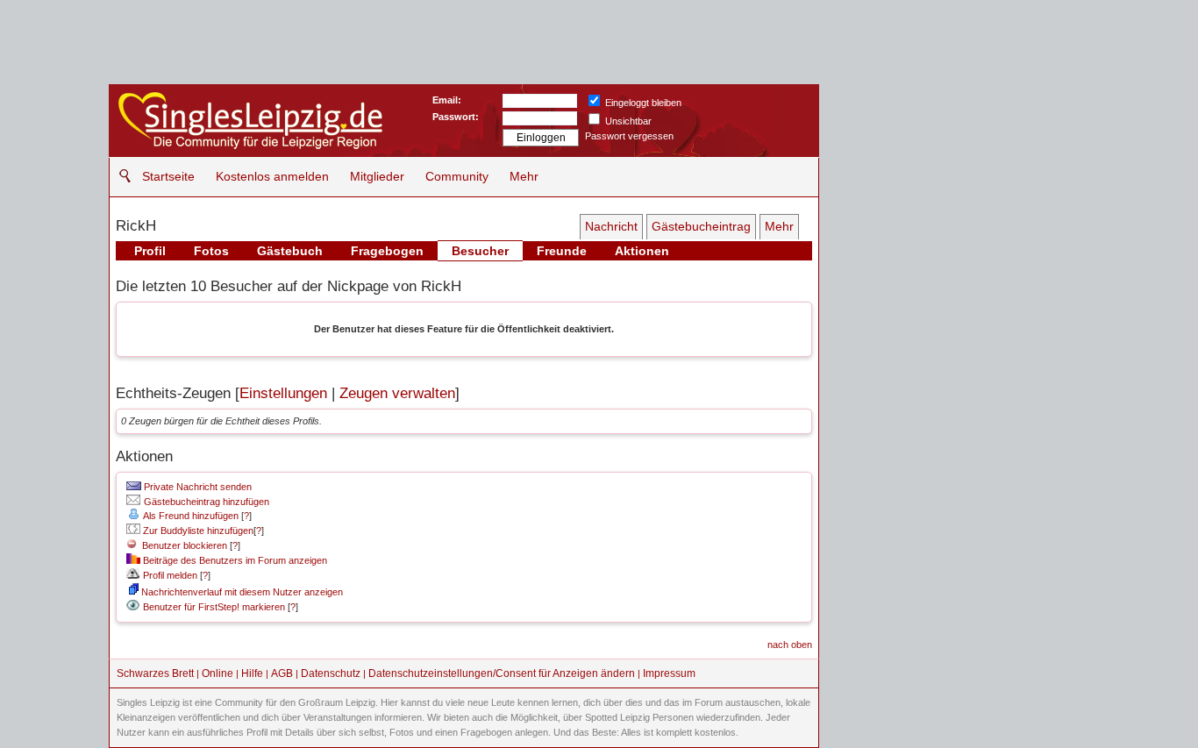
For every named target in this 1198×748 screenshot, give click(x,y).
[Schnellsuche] (121, 175)
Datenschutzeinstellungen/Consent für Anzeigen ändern (501, 673)
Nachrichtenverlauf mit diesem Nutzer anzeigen (241, 592)
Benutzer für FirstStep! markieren (214, 607)
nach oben (789, 644)
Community (456, 176)
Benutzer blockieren (182, 545)
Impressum (669, 673)
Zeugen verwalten (397, 393)
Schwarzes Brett (155, 673)
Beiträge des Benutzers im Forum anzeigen (233, 560)
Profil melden (168, 575)
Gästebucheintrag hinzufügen (205, 501)
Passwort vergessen (629, 136)
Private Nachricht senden (196, 486)
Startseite (168, 176)
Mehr (524, 176)
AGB (282, 673)
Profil (150, 251)
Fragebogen (387, 251)
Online (217, 673)
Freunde (562, 251)
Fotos (211, 251)
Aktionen (642, 251)
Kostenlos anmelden (272, 176)
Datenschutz (330, 673)
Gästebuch (290, 251)
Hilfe (252, 673)
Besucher (480, 251)
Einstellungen (283, 393)
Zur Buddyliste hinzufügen (196, 530)
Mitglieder (377, 176)
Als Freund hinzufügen (190, 515)
